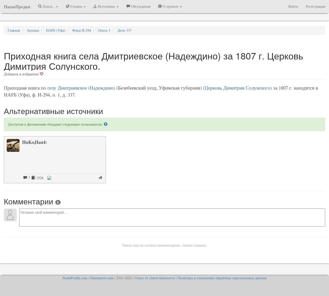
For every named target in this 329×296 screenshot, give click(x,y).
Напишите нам (101, 277)
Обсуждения (140, 6)
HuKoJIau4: (34, 142)
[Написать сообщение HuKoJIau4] (100, 177)
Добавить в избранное (22, 74)
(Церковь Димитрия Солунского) (237, 87)
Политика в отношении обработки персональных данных (222, 277)
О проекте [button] (170, 6)
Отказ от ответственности (155, 277)
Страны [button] (76, 6)
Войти (293, 6)
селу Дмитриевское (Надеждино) (81, 87)
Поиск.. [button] (49, 6)
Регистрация (315, 6)
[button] (105, 124)
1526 (39, 177)
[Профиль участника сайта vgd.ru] (49, 177)
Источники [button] (106, 6)
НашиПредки (17, 6)
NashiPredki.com (74, 277)
